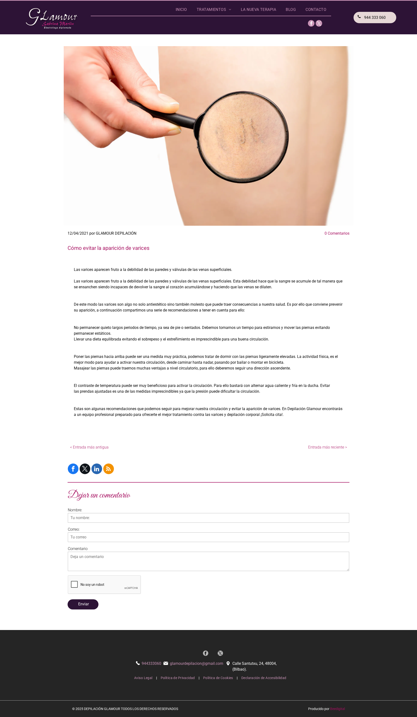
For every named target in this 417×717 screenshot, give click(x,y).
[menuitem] (181, 9)
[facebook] (311, 24)
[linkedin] (96, 469)
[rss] (108, 469)
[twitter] (319, 24)
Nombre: (75, 510)
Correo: (74, 529)
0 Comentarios (337, 233)
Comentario (78, 548)
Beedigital (337, 709)
